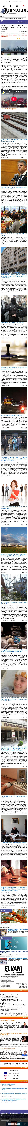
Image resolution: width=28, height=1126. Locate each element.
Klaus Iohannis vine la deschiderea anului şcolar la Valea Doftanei (14, 188)
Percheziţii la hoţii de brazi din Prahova (12, 322)
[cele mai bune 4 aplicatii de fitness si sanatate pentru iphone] (14, 950)
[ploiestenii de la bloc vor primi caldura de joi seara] (14, 794)
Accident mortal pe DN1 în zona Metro (12, 415)
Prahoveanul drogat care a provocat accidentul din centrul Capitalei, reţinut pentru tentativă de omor (14, 459)
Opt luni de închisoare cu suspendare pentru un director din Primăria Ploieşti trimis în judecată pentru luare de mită (14, 889)
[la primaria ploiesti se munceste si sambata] (14, 841)
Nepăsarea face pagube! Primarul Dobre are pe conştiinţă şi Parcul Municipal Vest (14, 555)
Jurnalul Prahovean (23, 31)
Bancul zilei (23, 990)
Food (3, 910)
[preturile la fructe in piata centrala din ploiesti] (14, 232)
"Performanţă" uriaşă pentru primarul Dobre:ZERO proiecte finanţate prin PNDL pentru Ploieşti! (14, 276)
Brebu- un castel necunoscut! (8, 1085)
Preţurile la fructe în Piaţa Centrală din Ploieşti (14, 234)
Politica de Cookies (5, 1120)
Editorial (24, 1017)
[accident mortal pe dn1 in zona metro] (14, 413)
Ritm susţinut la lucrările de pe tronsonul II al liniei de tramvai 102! (14, 140)
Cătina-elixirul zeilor (5, 924)
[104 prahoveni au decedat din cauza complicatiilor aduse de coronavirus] (14, 648)
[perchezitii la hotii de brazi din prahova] (14, 321)
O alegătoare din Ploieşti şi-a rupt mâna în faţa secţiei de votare (14, 368)
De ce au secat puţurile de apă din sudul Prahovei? (14, 602)
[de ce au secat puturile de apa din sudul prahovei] (14, 600)
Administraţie (22, 22)
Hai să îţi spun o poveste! (7, 1048)
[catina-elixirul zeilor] (14, 922)
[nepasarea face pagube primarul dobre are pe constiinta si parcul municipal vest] (14, 553)
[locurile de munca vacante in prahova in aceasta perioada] (14, 505)
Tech (2, 938)
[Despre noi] (10, 6)
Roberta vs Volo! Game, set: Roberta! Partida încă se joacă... (13, 1033)
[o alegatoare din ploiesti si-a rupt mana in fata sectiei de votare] (14, 366)
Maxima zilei (23, 1060)
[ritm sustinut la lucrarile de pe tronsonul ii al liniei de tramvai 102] (14, 138)
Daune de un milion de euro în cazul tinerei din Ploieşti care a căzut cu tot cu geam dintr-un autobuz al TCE (14, 699)
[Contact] (17, 6)
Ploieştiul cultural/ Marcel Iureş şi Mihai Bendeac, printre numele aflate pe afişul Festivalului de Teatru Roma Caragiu (14, 748)
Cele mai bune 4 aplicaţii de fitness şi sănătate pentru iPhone (14, 952)
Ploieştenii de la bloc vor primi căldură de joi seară (14, 796)
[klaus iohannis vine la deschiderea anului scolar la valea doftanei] (14, 185)
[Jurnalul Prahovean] (4, 6)
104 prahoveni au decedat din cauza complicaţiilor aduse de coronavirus (14, 650)
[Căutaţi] (25, 17)
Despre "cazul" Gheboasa (7, 1020)
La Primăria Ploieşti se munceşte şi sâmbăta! (14, 842)
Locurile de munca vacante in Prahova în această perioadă (14, 507)
